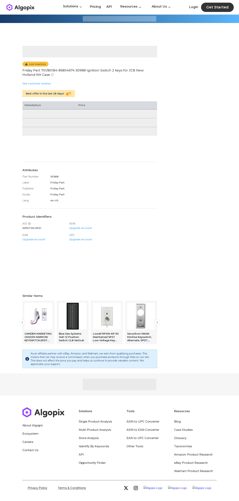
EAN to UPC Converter (142, 438)
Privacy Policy (37, 488)
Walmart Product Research (193, 471)
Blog (177, 421)
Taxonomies (183, 446)
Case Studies (183, 429)
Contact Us (30, 450)
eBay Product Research (191, 462)
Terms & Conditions (72, 488)
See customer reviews (36, 83)
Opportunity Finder (92, 462)
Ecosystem (30, 433)
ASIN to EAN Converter (142, 429)
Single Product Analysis (95, 421)
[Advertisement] (119, 34)
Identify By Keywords (94, 446)
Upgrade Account (80, 228)
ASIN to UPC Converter (143, 421)
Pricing (95, 7)
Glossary (180, 438)
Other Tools (134, 446)
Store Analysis (89, 438)
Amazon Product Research (193, 454)
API (109, 7)
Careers (27, 442)
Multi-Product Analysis (95, 429)
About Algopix (32, 425)
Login (193, 7)
